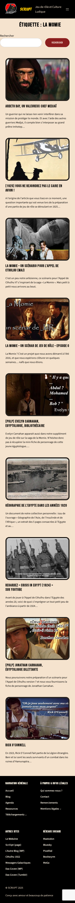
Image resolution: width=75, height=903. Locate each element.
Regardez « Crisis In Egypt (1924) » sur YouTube (29, 587)
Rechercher (7, 36)
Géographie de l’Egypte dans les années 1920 (36, 505)
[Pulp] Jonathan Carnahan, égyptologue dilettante (24, 667)
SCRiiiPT (26, 9)
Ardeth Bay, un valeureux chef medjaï (31, 106)
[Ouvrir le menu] (67, 9)
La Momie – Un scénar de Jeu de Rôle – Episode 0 (37, 346)
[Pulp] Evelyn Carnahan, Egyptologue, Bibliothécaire (25, 423)
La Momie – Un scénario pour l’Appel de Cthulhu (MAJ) (32, 268)
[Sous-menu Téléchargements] (26, 815)
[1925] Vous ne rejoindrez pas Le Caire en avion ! (33, 188)
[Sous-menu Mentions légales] (60, 809)
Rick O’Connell (15, 745)
